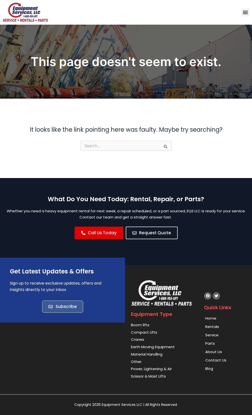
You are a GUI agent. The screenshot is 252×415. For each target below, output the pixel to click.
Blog (209, 368)
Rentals (212, 326)
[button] (245, 12)
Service (212, 335)
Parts (210, 343)
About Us (213, 351)
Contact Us (215, 360)
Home (210, 318)
